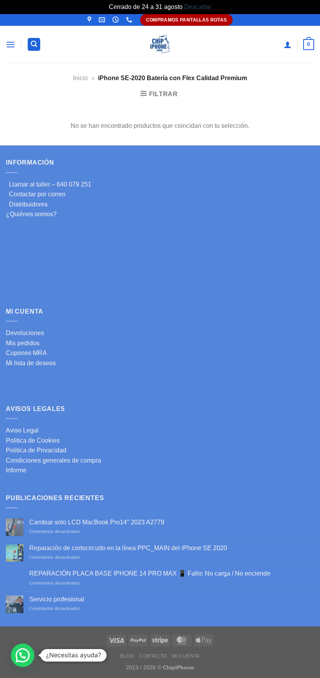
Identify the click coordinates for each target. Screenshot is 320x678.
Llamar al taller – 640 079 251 (48, 184)
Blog (127, 656)
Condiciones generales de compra (53, 460)
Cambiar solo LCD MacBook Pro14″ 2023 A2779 (96, 522)
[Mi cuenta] (288, 44)
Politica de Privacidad (36, 450)
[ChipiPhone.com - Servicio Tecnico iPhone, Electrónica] (160, 44)
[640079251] (130, 19)
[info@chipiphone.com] (103, 19)
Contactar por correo (36, 194)
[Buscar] (34, 44)
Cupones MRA (26, 353)
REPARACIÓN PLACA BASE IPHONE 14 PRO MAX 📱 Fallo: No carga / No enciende (149, 573)
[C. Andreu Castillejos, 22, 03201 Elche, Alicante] (90, 19)
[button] (22, 655)
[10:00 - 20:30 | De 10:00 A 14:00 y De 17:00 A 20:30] (116, 19)
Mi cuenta (186, 656)
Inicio (80, 78)
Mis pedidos (22, 343)
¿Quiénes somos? (31, 214)
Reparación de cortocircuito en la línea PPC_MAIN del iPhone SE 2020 (128, 548)
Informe (16, 470)
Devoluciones (25, 333)
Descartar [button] (197, 7)
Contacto (153, 656)
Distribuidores (27, 204)
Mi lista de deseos (31, 363)
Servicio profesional (56, 599)
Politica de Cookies (33, 440)
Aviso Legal (22, 430)
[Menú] (10, 44)
